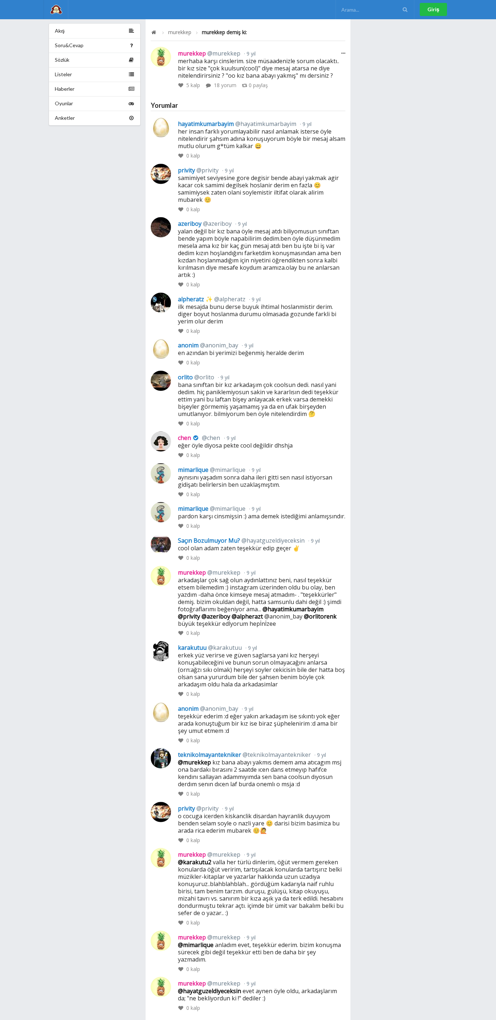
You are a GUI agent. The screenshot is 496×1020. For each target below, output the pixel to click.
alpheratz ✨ (211, 299)
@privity (189, 616)
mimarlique (211, 470)
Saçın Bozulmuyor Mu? (241, 540)
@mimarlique (196, 945)
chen (199, 438)
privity (198, 170)
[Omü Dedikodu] (56, 9)
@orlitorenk (320, 616)
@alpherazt (247, 616)
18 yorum (225, 85)
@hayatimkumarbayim (293, 609)
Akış (60, 31)
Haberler (64, 89)
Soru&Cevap (69, 45)
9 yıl (250, 53)
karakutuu (210, 648)
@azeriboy (216, 616)
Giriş (433, 9)
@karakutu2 (194, 862)
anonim (208, 345)
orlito (196, 377)
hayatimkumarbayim (237, 124)
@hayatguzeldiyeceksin (209, 991)
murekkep (179, 32)
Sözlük (62, 60)
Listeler (63, 74)
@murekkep (194, 762)
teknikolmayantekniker (244, 755)
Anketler (65, 118)
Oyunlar (64, 103)
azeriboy (205, 224)
